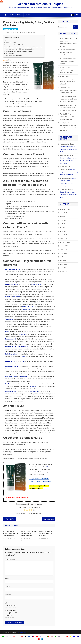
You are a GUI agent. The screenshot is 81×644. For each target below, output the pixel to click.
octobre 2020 (64, 246)
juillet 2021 (63, 220)
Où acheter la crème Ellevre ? (14, 55)
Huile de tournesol (11, 346)
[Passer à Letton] (52, 636)
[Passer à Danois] (14, 636)
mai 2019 (63, 260)
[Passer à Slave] (74, 636)
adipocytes (26, 309)
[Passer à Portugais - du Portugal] (67, 636)
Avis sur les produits (15, 15)
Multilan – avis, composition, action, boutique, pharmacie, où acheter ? (67, 80)
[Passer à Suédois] (42, 639)
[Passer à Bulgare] (3, 636)
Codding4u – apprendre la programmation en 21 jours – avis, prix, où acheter (68, 99)
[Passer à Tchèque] (10, 636)
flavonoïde (16, 296)
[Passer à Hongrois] (44, 636)
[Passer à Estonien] (25, 636)
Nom (7, 579)
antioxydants (23, 334)
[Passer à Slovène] (78, 636)
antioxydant (33, 386)
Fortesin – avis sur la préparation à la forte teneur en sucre (10, 533)
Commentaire (10, 559)
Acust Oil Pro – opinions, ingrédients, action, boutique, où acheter (11, 519)
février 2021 (63, 235)
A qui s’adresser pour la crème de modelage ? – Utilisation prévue (24, 47)
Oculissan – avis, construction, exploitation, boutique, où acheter (68, 90)
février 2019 (63, 268)
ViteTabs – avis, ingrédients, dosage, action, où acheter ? (49, 519)
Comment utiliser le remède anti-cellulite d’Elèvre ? (20, 49)
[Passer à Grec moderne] (40, 636)
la (23, 361)
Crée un (23, 356)
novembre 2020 (65, 242)
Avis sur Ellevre (10, 53)
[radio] (25, 510)
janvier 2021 (63, 238)
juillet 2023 (63, 213)
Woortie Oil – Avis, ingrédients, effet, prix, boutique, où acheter (67, 116)
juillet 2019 (63, 253)
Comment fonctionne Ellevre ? (14, 45)
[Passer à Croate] (7, 636)
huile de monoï (23, 376)
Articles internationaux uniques (40, 4)
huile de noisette (24, 346)
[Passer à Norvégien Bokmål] (59, 636)
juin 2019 (62, 257)
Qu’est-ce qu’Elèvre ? (11, 42)
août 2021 (63, 216)
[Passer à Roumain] (70, 636)
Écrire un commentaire (28, 32)
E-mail (7, 587)
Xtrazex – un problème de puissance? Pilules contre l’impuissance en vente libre (68, 107)
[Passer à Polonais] (63, 636)
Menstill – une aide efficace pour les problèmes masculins (68, 52)
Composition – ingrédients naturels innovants (19, 51)
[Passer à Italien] (48, 636)
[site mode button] (72, 15)
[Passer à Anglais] (22, 636)
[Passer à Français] (33, 636)
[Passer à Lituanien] (55, 636)
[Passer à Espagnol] (38, 639)
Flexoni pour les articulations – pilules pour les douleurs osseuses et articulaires (68, 126)
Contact (27, 15)
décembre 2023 (65, 209)
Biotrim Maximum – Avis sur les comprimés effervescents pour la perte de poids (69, 42)
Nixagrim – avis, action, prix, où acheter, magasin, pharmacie (68, 160)
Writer (16, 32)
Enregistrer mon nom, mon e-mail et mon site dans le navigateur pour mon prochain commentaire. (11, 612)
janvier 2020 (63, 249)
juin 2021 (62, 224)
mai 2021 (63, 227)
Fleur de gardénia (11, 376)
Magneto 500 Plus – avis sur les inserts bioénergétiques (29, 533)
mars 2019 (63, 264)
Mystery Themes (21, 632)
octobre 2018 (64, 271)
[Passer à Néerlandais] (18, 636)
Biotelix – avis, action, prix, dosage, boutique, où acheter (46, 533)
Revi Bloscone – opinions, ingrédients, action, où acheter (68, 61)
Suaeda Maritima (27, 306)
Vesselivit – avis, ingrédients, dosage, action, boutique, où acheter (68, 70)
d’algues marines (36, 284)
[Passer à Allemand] (37, 636)
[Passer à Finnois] (29, 636)
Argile (7, 331)
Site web (8, 595)
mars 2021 (63, 231)
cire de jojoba (34, 391)
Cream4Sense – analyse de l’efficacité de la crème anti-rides (68, 149)
